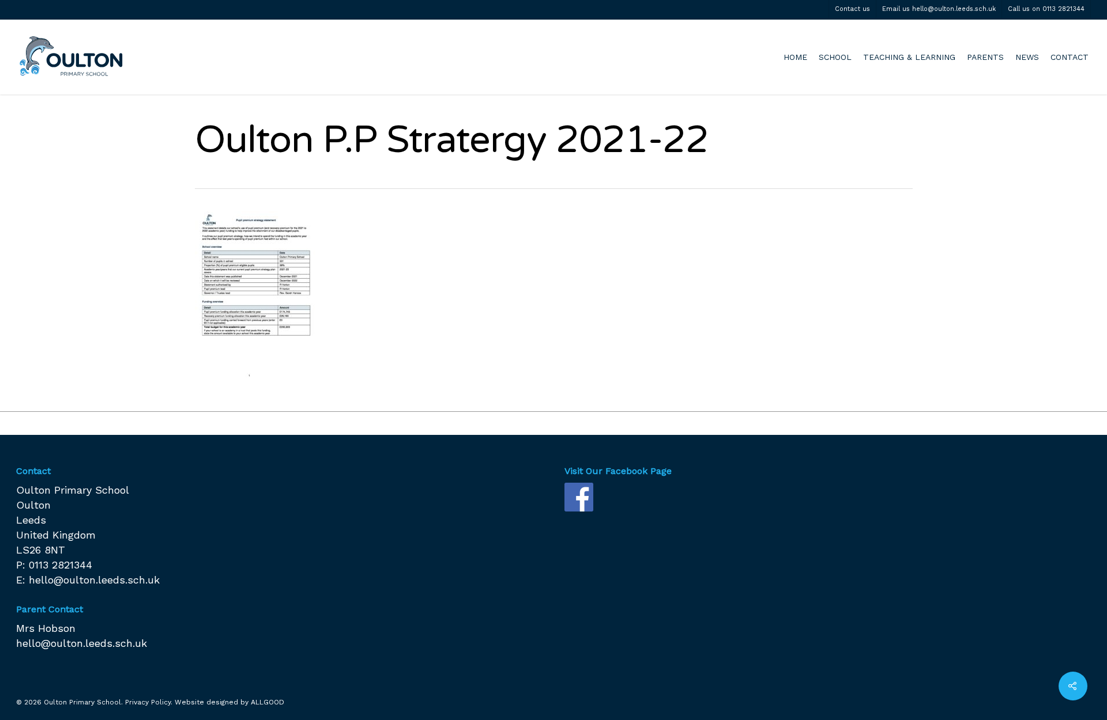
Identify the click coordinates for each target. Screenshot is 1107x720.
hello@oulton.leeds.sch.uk (94, 580)
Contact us (852, 9)
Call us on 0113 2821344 (1046, 9)
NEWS (1027, 57)
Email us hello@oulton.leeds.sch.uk (939, 9)
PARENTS (985, 57)
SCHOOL (835, 57)
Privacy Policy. (148, 702)
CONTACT (1069, 57)
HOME (795, 57)
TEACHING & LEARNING (909, 57)
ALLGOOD (267, 702)
